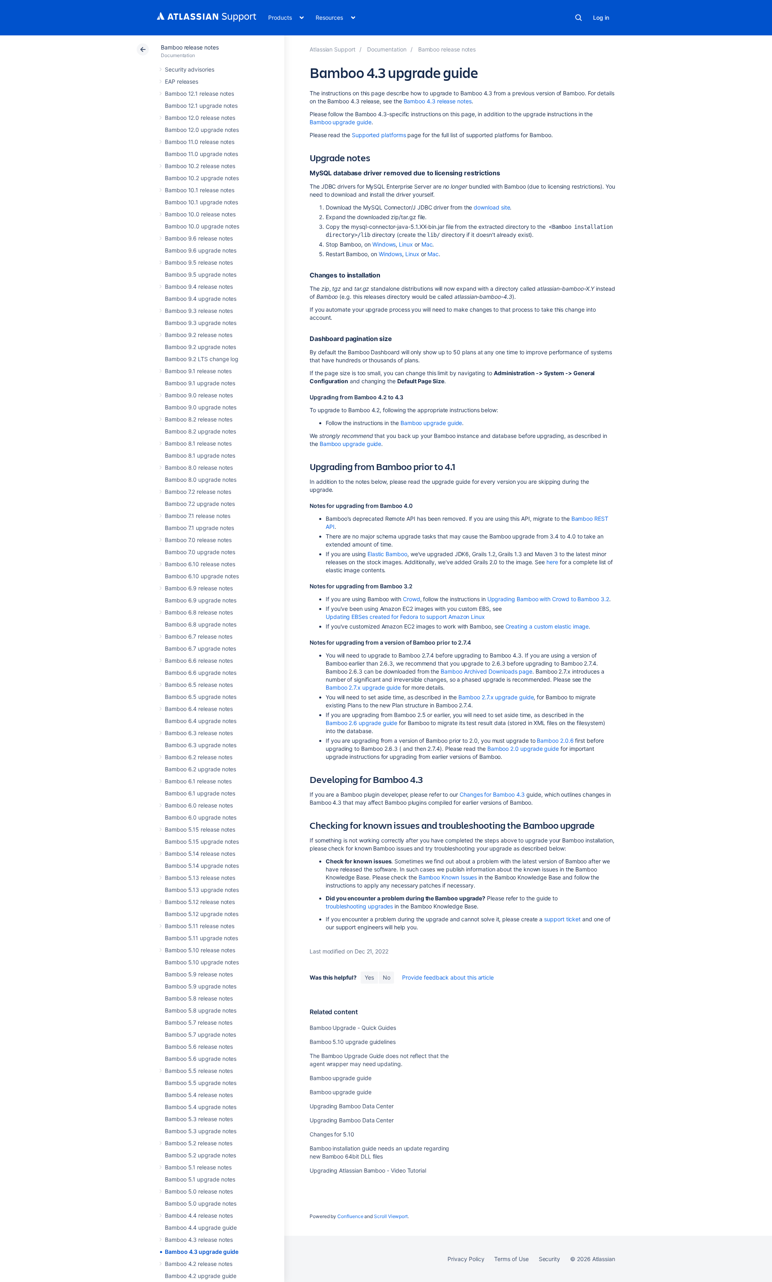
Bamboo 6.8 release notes (199, 612)
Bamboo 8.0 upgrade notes (200, 479)
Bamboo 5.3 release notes (199, 1119)
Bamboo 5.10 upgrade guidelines (353, 1041)
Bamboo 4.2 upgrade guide (200, 1275)
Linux (406, 244)
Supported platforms (379, 134)
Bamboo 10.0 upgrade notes (202, 226)
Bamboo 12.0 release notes (200, 117)
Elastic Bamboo (387, 554)
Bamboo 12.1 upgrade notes (201, 105)
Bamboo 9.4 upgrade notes (200, 298)
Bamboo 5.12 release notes (200, 901)
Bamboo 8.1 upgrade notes (200, 455)
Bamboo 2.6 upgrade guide (361, 722)
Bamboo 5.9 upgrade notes (200, 986)
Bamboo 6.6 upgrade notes (200, 672)
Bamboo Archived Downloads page (486, 671)
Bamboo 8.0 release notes (199, 467)
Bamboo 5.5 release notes (199, 1070)
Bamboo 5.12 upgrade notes (201, 913)
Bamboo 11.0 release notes (199, 141)
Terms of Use (511, 1258)
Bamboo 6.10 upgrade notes (202, 576)
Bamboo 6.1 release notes (198, 781)
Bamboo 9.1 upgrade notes (200, 383)
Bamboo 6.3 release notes (199, 732)
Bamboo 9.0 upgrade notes (200, 407)
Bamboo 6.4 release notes (199, 708)
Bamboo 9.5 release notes (199, 262)
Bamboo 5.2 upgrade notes (200, 1155)
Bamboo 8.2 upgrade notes (200, 431)
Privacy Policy (466, 1258)
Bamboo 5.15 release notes (200, 829)
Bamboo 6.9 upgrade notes (200, 600)
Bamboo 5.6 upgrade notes (200, 1058)
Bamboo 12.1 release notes (199, 93)
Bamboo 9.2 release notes (198, 334)
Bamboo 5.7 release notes (198, 1022)
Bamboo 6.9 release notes (199, 588)
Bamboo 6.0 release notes (199, 805)
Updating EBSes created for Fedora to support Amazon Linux (405, 616)
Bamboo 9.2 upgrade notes (200, 346)
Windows (384, 244)
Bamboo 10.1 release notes (199, 190)
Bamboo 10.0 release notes (200, 214)
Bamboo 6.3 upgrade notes (200, 745)
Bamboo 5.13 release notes (200, 877)
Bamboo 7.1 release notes (197, 515)
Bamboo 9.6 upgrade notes (200, 250)
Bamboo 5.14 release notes (200, 853)
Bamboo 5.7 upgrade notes (200, 1034)
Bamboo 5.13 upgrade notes (202, 889)
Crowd (411, 599)
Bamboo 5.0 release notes (199, 1191)
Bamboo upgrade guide (341, 122)
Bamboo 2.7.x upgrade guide (363, 687)
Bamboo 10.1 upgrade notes (201, 202)
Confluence (350, 1216)
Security (549, 1258)
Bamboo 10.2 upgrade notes (202, 178)
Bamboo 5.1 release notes (198, 1167)
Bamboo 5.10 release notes (200, 950)
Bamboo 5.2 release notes (198, 1143)
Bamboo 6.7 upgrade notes (200, 648)
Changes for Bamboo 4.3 (492, 794)
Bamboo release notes (190, 47)
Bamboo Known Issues (448, 877)
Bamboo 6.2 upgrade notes (200, 769)
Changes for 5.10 (332, 1134)
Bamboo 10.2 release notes (200, 165)
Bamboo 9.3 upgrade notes (200, 322)
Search (578, 17)
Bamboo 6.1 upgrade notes (200, 793)
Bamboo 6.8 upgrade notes (200, 624)
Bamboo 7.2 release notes (198, 491)
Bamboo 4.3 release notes (199, 1239)
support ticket (562, 919)
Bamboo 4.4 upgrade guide (201, 1227)
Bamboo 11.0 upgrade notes (201, 153)
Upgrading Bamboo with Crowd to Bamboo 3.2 (548, 599)
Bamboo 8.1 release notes (198, 443)
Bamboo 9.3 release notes (199, 310)
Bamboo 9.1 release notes (198, 371)
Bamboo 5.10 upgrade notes (202, 962)
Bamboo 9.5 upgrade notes (200, 274)
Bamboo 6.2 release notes (198, 757)
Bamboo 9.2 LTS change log (201, 358)
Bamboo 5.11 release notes (199, 925)
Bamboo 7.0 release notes (198, 539)
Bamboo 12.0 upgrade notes (202, 129)
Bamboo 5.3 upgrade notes (200, 1131)
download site (492, 207)
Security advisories (189, 69)
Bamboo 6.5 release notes (199, 684)
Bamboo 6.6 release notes (199, 660)
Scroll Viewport (391, 1216)
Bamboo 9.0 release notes (199, 395)
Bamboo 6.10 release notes (200, 564)
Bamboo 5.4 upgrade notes (200, 1106)
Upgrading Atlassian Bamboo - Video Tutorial (368, 1170)
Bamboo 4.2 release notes (198, 1263)
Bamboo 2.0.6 (555, 740)
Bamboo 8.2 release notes (198, 419)
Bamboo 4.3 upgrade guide (201, 1251)
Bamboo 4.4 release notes (199, 1215)
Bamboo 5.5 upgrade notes (200, 1082)
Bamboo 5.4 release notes (199, 1094)
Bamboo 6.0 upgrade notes (200, 817)
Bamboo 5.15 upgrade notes (202, 841)
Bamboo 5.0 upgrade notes (200, 1203)
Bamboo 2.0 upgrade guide (523, 748)
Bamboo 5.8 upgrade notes (200, 1010)
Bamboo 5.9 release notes (199, 974)
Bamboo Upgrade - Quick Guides (353, 1027)
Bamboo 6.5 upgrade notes (200, 696)
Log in (601, 17)
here (552, 562)
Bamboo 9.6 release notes (199, 238)
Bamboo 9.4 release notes (199, 286)
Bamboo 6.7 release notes (198, 636)
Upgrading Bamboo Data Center (352, 1106)
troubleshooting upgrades (359, 906)
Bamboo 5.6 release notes (199, 1046)
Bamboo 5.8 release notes (199, 998)
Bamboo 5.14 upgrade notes (202, 865)
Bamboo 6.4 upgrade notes (200, 720)
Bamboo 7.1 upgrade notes (199, 527)
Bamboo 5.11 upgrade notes (201, 938)
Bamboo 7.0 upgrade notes (200, 552)
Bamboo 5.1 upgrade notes (200, 1179)
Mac (427, 244)
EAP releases (181, 81)
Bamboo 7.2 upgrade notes (200, 503)
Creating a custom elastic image (547, 626)
